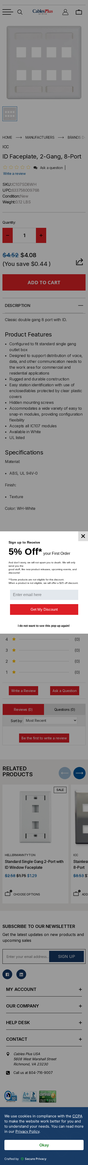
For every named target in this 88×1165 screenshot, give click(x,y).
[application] (44, 1136)
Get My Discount (44, 609)
